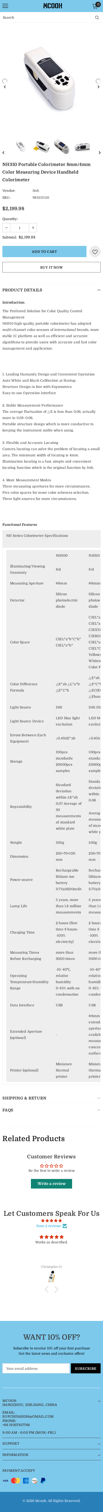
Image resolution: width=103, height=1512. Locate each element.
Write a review (52, 1184)
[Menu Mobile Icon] (5, 6)
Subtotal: (9, 237)
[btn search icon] (97, 17)
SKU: (6, 197)
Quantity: (10, 219)
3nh (36, 191)
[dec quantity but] (6, 227)
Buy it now (51, 267)
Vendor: (8, 191)
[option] (51, 81)
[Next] (98, 81)
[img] (51, 1220)
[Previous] (4, 81)
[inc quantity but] (33, 227)
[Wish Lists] (95, 251)
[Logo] (52, 5)
